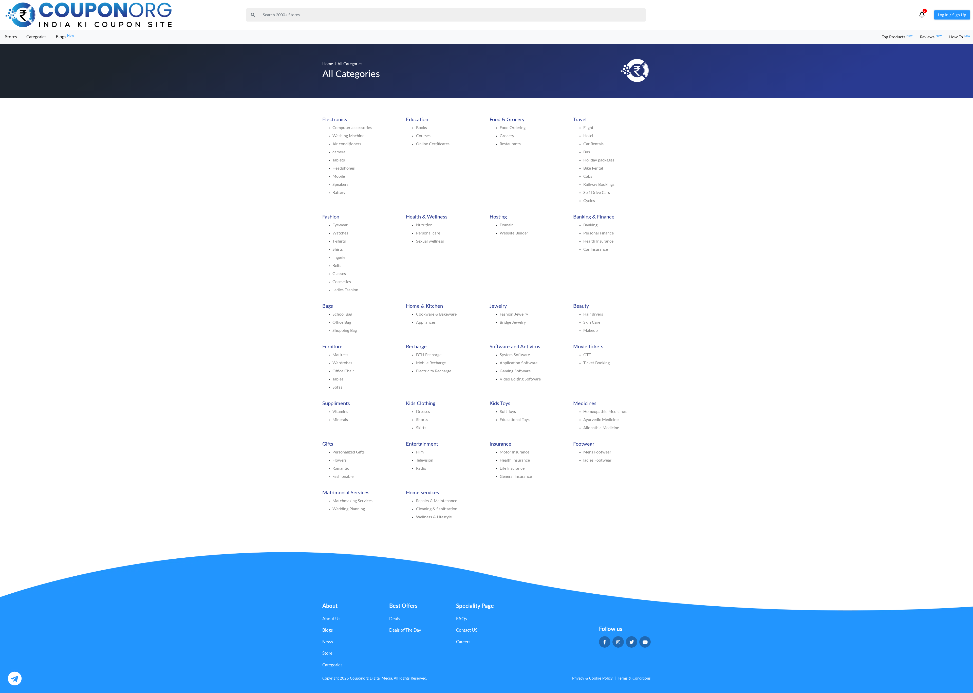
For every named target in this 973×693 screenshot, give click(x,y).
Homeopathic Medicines (605, 412)
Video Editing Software (520, 379)
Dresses (423, 412)
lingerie (338, 258)
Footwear (583, 444)
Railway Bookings (598, 185)
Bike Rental (593, 168)
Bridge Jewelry (513, 322)
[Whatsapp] (14, 678)
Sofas (337, 387)
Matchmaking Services (352, 501)
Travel (580, 119)
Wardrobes (342, 363)
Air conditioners (346, 144)
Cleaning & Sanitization (436, 509)
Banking (590, 225)
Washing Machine (348, 136)
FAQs (461, 619)
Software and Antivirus (515, 346)
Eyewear (340, 225)
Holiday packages (598, 160)
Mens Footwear (597, 452)
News (327, 642)
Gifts (327, 444)
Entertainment (422, 444)
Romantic (340, 468)
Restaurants (510, 144)
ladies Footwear (597, 460)
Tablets (338, 160)
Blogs (65, 36)
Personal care (428, 233)
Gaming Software (515, 371)
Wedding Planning (348, 509)
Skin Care (591, 322)
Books (421, 128)
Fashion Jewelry (514, 314)
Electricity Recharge (433, 371)
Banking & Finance (593, 217)
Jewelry (498, 306)
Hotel (588, 136)
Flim (420, 452)
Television (424, 460)
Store (327, 653)
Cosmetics (341, 282)
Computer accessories (352, 128)
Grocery (507, 136)
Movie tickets (588, 346)
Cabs (587, 176)
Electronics (334, 119)
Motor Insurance (514, 452)
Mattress (340, 355)
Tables (337, 379)
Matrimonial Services (345, 492)
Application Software (518, 363)
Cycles (589, 201)
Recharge (416, 346)
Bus (586, 152)
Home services (422, 492)
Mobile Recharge (431, 363)
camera (338, 152)
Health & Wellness (426, 217)
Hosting (498, 217)
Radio (421, 468)
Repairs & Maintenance (436, 501)
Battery (338, 193)
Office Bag (341, 322)
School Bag (342, 314)
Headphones (343, 168)
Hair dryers (593, 314)
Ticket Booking (596, 363)
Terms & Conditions (634, 678)
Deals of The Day (405, 630)
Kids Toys (500, 403)
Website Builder (514, 233)
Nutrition (424, 225)
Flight (588, 128)
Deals (394, 619)
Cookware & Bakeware (436, 314)
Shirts (337, 249)
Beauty (581, 306)
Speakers (340, 185)
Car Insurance (595, 249)
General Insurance (516, 477)
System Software (515, 355)
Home (327, 64)
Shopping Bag (344, 331)
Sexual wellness (430, 241)
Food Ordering (513, 128)
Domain (507, 225)
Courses (423, 136)
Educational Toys (515, 420)
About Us (331, 619)
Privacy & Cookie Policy (592, 678)
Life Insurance (512, 468)
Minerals (340, 420)
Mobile (338, 176)
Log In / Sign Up (952, 15)
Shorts (422, 420)
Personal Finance (598, 233)
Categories (36, 37)
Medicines (584, 403)
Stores (11, 37)
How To (959, 37)
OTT (587, 355)
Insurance (500, 444)
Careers (463, 642)
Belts (336, 266)
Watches (340, 233)
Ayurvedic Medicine (601, 420)
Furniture (332, 346)
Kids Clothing (420, 403)
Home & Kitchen (424, 306)
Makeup (590, 331)
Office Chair (343, 371)
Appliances (426, 322)
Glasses (339, 274)
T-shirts (339, 241)
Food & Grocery (507, 119)
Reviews (931, 37)
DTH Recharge (428, 355)
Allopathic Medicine (601, 428)
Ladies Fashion (345, 290)
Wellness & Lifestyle (434, 517)
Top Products (897, 37)
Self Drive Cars (596, 193)
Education (417, 119)
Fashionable (342, 477)
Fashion (330, 217)
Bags (327, 306)
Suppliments (336, 403)
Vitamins (340, 412)
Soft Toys (508, 412)
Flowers (339, 460)
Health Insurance (598, 241)
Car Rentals (593, 144)
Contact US (466, 630)
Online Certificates (433, 144)
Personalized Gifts (348, 452)
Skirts (421, 428)
